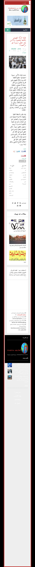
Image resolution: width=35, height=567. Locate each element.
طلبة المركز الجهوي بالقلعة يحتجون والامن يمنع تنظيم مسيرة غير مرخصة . (18, 41)
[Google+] (12, 203)
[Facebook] (17, 203)
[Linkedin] (20, 206)
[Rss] (20, 203)
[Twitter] (15, 203)
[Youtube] (17, 206)
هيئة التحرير (17, 396)
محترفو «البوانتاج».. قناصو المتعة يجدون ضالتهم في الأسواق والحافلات (21, 371)
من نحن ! (17, 392)
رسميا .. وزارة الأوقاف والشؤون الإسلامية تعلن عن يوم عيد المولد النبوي (21, 365)
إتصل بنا (17, 403)
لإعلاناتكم (17, 399)
